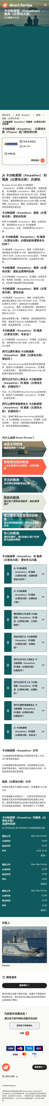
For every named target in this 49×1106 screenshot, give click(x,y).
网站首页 (6, 115)
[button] (25, 574)
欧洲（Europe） (23, 115)
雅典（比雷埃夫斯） (11, 118)
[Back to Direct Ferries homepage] (17, 5)
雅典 (38, 115)
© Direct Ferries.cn (9, 1085)
